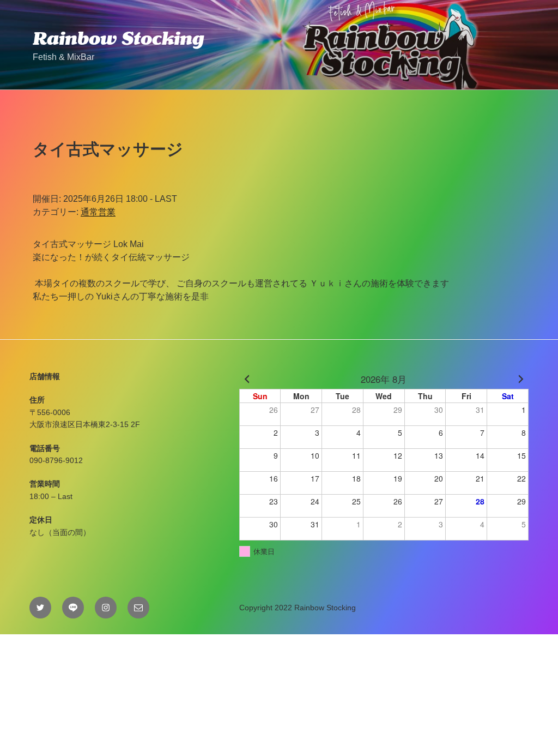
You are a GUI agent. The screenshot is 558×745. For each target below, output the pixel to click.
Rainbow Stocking (118, 38)
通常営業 (98, 212)
